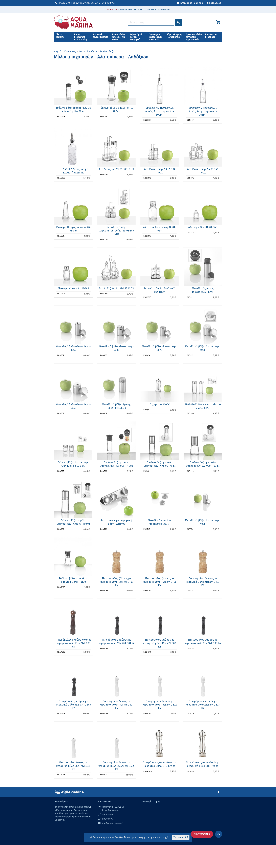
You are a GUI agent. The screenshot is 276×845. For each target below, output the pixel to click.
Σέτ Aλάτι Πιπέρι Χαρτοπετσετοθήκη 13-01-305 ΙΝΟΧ (116, 231)
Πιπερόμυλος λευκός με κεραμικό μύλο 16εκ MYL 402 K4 (160, 705)
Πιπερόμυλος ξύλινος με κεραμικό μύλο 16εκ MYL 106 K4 (160, 582)
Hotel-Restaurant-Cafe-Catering (80, 37)
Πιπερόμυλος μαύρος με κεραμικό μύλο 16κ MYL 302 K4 (159, 643)
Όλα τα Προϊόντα (60, 35)
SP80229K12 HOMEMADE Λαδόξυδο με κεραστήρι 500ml (159, 111)
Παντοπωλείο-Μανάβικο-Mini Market (118, 37)
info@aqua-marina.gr (112, 823)
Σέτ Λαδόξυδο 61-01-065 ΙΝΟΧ (116, 288)
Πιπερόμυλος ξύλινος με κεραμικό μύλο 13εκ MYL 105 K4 (116, 582)
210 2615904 (109, 2)
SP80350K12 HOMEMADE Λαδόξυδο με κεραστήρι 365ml (202, 111)
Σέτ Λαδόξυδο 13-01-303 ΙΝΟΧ (116, 169)
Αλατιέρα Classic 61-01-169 (73, 288)
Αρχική (57, 51)
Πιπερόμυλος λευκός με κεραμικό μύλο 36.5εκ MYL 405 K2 (116, 766)
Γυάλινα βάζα (107, 51)
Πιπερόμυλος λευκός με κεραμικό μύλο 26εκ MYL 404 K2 (73, 766)
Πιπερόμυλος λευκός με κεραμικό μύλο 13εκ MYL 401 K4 (116, 705)
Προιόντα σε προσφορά (211, 35)
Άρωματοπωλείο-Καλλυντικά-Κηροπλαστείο (194, 37)
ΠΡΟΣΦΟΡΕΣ (202, 834)
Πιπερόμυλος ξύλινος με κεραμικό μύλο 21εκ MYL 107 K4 (203, 582)
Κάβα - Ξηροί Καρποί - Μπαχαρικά (136, 37)
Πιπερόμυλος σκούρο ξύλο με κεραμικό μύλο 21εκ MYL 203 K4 (73, 643)
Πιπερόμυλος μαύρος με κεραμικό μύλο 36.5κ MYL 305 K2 (73, 705)
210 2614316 (79, 2)
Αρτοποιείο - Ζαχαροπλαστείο (100, 35)
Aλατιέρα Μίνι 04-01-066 (202, 227)
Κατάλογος (70, 51)
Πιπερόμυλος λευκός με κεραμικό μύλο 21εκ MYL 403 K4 (203, 705)
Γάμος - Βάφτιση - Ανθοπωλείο (174, 35)
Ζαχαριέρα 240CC (160, 404)
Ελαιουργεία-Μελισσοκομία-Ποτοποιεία (156, 37)
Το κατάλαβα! (180, 837)
